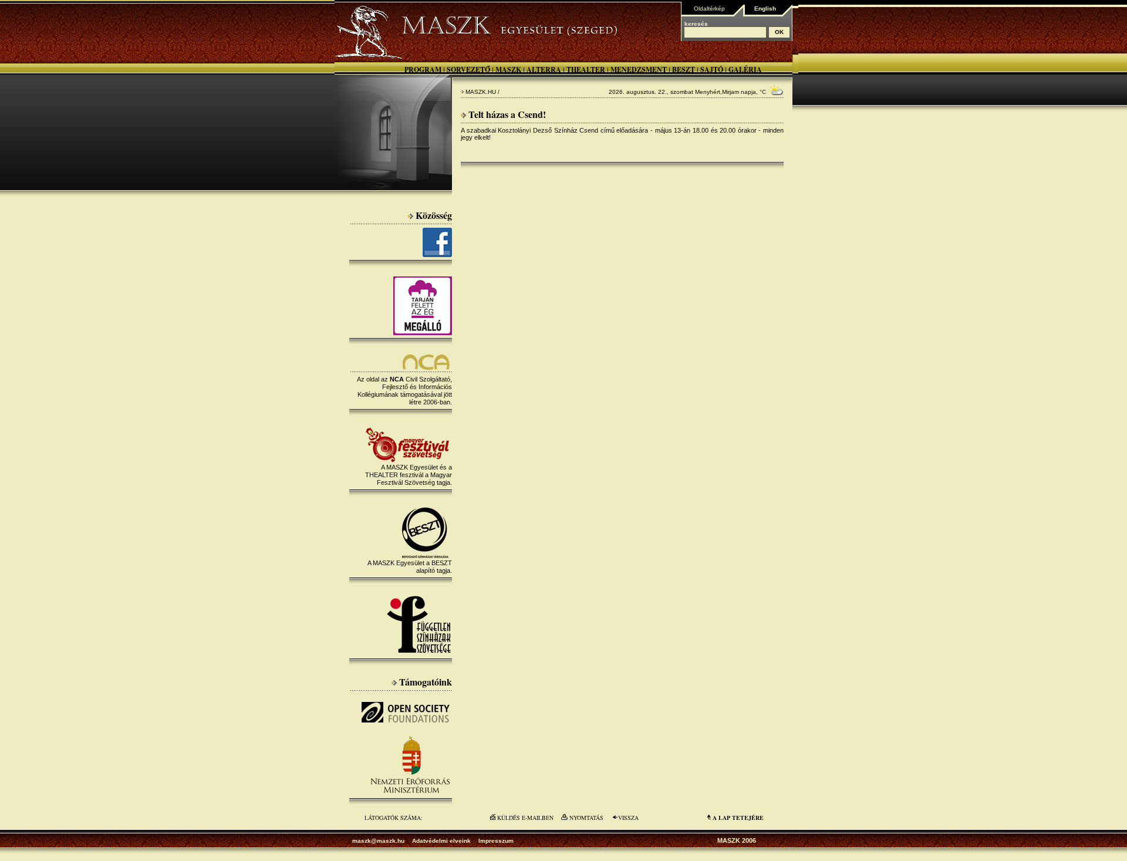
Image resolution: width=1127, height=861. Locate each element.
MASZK (508, 70)
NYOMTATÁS (586, 817)
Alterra (544, 70)
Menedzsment (638, 70)
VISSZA (628, 817)
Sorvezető (468, 70)
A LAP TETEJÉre (738, 817)
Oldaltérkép (709, 8)
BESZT (683, 70)
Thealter (585, 70)
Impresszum (496, 841)
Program (422, 70)
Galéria (745, 70)
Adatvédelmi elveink (441, 841)
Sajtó (711, 70)
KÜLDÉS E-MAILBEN (525, 817)
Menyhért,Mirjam (717, 92)
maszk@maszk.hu (378, 841)
